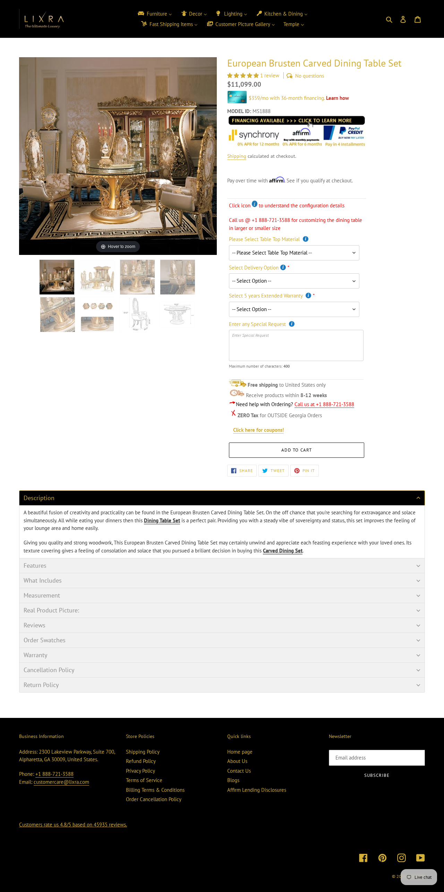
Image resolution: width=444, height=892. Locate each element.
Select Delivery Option (254, 267)
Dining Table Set (162, 520)
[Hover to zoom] (118, 155)
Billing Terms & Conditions (155, 790)
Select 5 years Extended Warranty (266, 295)
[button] (243, 75)
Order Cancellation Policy (153, 799)
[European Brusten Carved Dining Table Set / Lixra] (58, 277)
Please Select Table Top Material (265, 239)
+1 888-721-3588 (54, 774)
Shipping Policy (143, 751)
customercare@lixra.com (61, 782)
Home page (240, 751)
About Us (237, 761)
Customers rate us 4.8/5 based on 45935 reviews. (73, 824)
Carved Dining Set (282, 550)
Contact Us (239, 770)
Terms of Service (144, 780)
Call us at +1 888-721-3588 (324, 404)
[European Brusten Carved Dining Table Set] (137, 314)
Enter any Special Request (258, 324)
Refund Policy (141, 761)
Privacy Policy (140, 770)
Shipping (236, 156)
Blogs (233, 780)
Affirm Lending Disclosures (256, 790)
